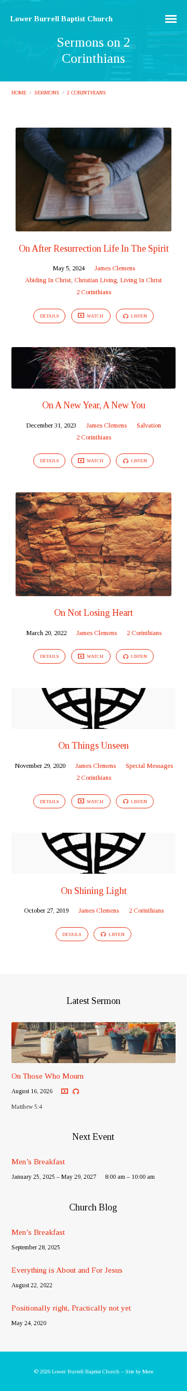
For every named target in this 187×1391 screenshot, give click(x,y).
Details (49, 316)
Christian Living (95, 280)
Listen (138, 316)
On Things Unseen (93, 745)
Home (18, 92)
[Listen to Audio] (76, 1092)
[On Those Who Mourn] (93, 1057)
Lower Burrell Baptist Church (61, 19)
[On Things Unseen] (93, 722)
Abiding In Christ (48, 280)
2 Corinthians (86, 92)
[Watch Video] (64, 1091)
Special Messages (149, 765)
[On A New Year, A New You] (93, 382)
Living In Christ (141, 280)
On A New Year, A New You (93, 405)
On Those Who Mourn (47, 1075)
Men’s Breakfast (38, 1161)
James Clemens (115, 268)
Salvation (149, 425)
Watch (94, 316)
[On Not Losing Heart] (93, 590)
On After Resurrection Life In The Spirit (94, 248)
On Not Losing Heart (93, 613)
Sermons (46, 92)
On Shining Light (94, 891)
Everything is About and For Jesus (67, 1269)
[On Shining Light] (93, 867)
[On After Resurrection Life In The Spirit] (93, 225)
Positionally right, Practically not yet (71, 1307)
